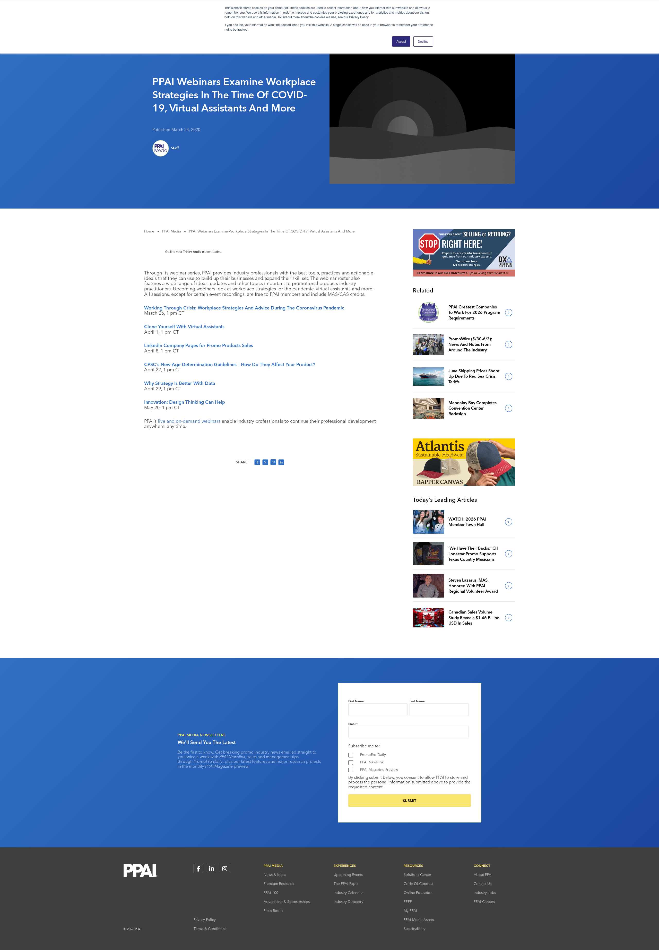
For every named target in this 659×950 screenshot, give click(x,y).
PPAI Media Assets (419, 919)
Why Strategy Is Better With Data (179, 383)
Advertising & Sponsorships (287, 901)
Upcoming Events (348, 874)
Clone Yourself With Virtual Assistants (184, 327)
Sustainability (414, 928)
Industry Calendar (348, 892)
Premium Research (279, 883)
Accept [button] (401, 41)
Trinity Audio (192, 252)
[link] (428, 312)
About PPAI (483, 874)
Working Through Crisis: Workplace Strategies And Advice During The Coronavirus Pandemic (244, 308)
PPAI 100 (271, 892)
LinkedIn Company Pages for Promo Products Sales (198, 345)
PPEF (408, 901)
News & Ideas (275, 874)
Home (149, 231)
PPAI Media (171, 231)
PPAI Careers (484, 901)
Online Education (418, 892)
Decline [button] (423, 41)
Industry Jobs (485, 892)
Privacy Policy (205, 919)
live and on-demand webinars (189, 421)
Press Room (273, 910)
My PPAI (410, 910)
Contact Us (482, 883)
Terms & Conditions (210, 928)
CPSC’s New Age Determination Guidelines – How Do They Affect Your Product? (229, 364)
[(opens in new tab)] (464, 275)
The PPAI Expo (346, 883)
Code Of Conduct (418, 883)
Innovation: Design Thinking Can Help (184, 402)
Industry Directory (348, 901)
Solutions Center (417, 874)
